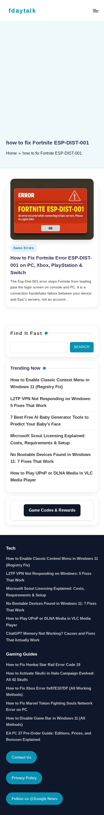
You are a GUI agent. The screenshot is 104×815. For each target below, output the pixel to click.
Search (82, 347)
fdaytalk (22, 10)
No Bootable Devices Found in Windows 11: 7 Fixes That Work (51, 606)
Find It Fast (26, 333)
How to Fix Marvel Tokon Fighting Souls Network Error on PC (49, 706)
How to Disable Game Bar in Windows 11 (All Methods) (45, 721)
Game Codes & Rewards (52, 510)
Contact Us (21, 757)
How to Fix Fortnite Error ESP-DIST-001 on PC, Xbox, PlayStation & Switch (51, 265)
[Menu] (95, 10)
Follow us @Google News (34, 798)
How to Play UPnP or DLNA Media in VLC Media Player (48, 621)
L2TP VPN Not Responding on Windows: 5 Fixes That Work (48, 576)
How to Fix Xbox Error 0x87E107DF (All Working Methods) (48, 691)
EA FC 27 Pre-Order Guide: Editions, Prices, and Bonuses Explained (48, 736)
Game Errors (23, 248)
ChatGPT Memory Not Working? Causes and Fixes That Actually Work (50, 636)
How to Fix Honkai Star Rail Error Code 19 (43, 664)
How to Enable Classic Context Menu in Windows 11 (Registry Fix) (52, 561)
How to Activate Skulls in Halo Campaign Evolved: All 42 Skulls (50, 676)
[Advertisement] (52, 84)
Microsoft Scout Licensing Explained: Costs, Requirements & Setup (45, 591)
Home (11, 153)
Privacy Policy (24, 778)
